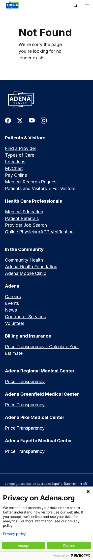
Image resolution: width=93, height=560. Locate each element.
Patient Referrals (22, 218)
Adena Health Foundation (31, 266)
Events (12, 303)
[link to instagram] (44, 120)
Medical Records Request (31, 181)
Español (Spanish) (65, 484)
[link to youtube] (32, 120)
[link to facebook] (8, 120)
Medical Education (24, 211)
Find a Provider (20, 148)
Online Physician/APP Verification (39, 231)
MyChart (14, 168)
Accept (24, 545)
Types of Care (19, 155)
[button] (75, 5)
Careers (13, 296)
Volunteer (14, 323)
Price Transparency (25, 381)
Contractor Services (25, 316)
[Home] (46, 99)
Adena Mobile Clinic (25, 273)
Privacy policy (14, 534)
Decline (69, 545)
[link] (35, 5)
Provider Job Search (26, 225)
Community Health (24, 260)
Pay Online (16, 175)
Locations (15, 161)
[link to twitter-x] (20, 120)
